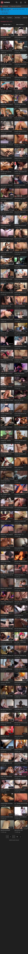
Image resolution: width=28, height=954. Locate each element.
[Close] (26, 9)
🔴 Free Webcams (4, 6)
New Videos (17, 17)
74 (17, 836)
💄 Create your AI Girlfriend (15, 6)
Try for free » (5, 13)
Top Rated (9, 17)
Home (3, 17)
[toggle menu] (16, 2)
